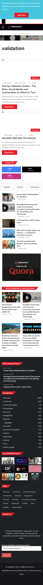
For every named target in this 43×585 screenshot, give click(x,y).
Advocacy (7, 398)
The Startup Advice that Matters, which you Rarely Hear (27, 243)
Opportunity (7, 437)
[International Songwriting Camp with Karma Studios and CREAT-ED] (11, 297)
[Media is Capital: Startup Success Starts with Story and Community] (21, 468)
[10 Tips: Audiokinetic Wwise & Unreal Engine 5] (35, 468)
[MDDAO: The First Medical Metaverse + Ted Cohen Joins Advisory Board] (21, 460)
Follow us (7, 514)
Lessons (6, 433)
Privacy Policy (23, 570)
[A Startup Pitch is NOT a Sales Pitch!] (8, 223)
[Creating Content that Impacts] (21, 476)
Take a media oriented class (21, 33)
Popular (7, 187)
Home (21, 574)
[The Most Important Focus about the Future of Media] (8, 468)
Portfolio (6, 440)
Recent (20, 187)
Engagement (7, 415)
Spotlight (8, 423)
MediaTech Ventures (9, 570)
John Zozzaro (8, 135)
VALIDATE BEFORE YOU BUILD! (19, 138)
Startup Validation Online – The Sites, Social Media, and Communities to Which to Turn (19, 89)
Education (6, 412)
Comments (35, 187)
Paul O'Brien (7, 83)
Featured (6, 419)
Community (7, 401)
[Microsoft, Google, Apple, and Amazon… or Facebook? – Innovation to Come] (8, 233)
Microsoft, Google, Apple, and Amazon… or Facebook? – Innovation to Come (28, 232)
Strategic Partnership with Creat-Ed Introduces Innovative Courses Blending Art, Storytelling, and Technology (28, 209)
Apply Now (21, 15)
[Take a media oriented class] (21, 38)
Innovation (7, 426)
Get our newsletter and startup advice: (16, 545)
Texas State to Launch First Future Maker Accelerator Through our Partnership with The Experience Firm (31, 340)
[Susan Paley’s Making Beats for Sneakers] (8, 197)
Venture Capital (8, 447)
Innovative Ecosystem (11, 430)
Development (8, 408)
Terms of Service (35, 570)
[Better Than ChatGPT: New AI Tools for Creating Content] (35, 476)
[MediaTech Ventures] (15, 27)
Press (5, 444)
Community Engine (10, 405)
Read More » (9, 107)
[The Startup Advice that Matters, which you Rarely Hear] (8, 244)
